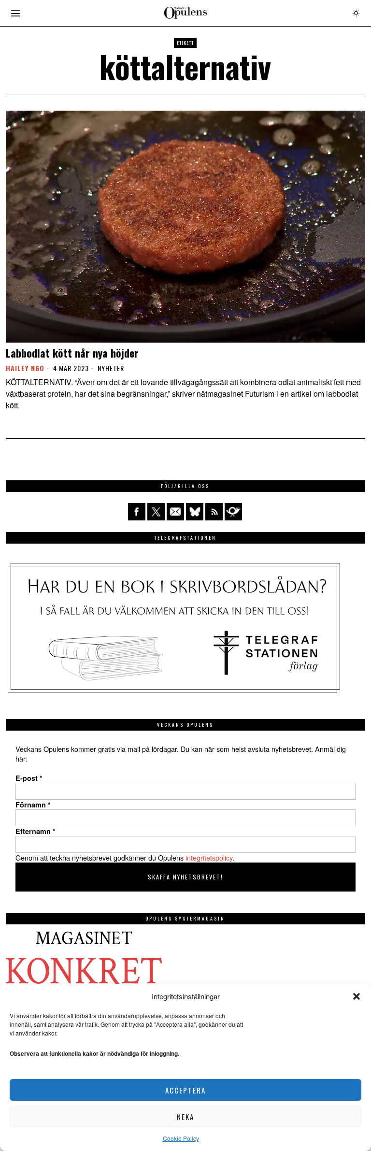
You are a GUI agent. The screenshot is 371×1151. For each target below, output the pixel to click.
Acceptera (185, 1090)
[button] (356, 996)
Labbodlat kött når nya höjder (72, 352)
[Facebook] (136, 511)
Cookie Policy (181, 1138)
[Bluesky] (194, 511)
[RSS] (214, 511)
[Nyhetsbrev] (233, 511)
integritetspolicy (209, 857)
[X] (156, 511)
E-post (29, 778)
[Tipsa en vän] (175, 511)
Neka (185, 1116)
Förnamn (33, 804)
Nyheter (111, 368)
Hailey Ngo (25, 368)
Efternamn (35, 831)
